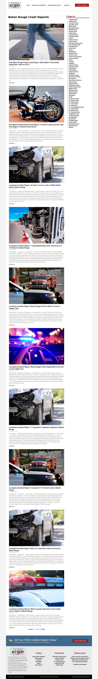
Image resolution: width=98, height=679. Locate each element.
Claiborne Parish (73, 40)
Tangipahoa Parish (74, 114)
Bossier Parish (73, 31)
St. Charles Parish (74, 100)
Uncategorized (73, 117)
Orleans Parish (73, 82)
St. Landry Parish (73, 109)
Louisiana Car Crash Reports (39, 5)
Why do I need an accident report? (80, 658)
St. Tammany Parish (74, 112)
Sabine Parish (72, 93)
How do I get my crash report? (80, 656)
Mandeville (72, 73)
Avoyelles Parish (73, 24)
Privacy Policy (43, 676)
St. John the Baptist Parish (76, 107)
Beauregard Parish (74, 28)
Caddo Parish (72, 33)
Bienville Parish (73, 29)
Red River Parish (73, 90)
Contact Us (66, 5)
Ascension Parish (73, 23)
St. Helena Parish (73, 102)
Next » (43, 629)
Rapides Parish (73, 19)
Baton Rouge (72, 26)
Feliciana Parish (73, 46)
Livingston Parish (73, 71)
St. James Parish (73, 103)
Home (28, 5)
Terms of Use (50, 676)
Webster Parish (73, 125)
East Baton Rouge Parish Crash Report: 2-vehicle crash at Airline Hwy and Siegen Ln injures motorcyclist (36, 126)
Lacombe (71, 61)
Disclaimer (56, 676)
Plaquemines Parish (74, 85)
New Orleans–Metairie (75, 80)
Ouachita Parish (73, 83)
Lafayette (71, 63)
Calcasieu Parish (73, 35)
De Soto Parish (73, 41)
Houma (71, 50)
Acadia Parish (72, 21)
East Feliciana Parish (74, 45)
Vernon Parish (73, 122)
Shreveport (72, 95)
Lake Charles (72, 68)
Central (71, 38)
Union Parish (72, 119)
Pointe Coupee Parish (75, 87)
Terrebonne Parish (74, 115)
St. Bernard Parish (74, 98)
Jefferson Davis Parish (75, 56)
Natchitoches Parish (74, 77)
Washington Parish (74, 124)
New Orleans (72, 78)
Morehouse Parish (74, 75)
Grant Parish (72, 48)
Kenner (71, 60)
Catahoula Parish (73, 36)
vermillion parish (73, 120)
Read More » (12, 82)
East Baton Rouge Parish (75, 43)
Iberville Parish (73, 53)
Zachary (71, 127)
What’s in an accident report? (80, 660)
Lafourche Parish (73, 66)
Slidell (70, 97)
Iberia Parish (72, 51)
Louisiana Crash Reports (80, 664)
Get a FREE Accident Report (80, 661)
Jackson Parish (73, 55)
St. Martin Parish (73, 110)
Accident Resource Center (54, 5)
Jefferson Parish (73, 58)
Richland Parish (73, 92)
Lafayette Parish (73, 65)
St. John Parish (73, 105)
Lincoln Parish (73, 70)
